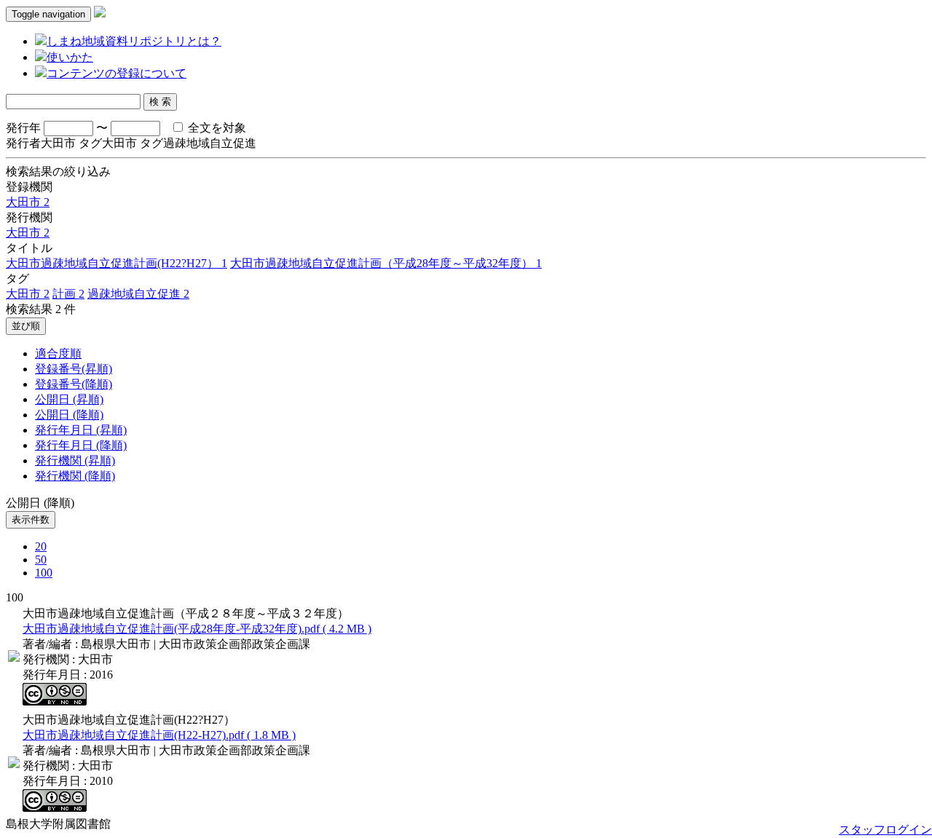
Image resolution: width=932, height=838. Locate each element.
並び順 (26, 325)
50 (41, 559)
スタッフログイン (885, 829)
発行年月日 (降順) (81, 445)
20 (41, 546)
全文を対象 (215, 128)
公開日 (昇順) (69, 399)
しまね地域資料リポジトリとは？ (134, 41)
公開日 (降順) (69, 414)
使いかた (70, 57)
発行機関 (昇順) (75, 460)
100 (43, 572)
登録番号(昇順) (73, 369)
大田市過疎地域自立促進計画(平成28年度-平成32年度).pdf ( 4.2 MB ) (197, 628)
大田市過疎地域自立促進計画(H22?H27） (116, 263)
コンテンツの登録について (116, 73)
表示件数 (31, 519)
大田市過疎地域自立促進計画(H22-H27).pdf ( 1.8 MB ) (159, 735)
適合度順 (58, 353)
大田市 (28, 202)
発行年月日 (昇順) (81, 430)
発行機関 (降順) (75, 476)
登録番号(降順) (73, 384)
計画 (68, 294)
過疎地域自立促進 (138, 294)
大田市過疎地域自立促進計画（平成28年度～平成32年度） (386, 263)
